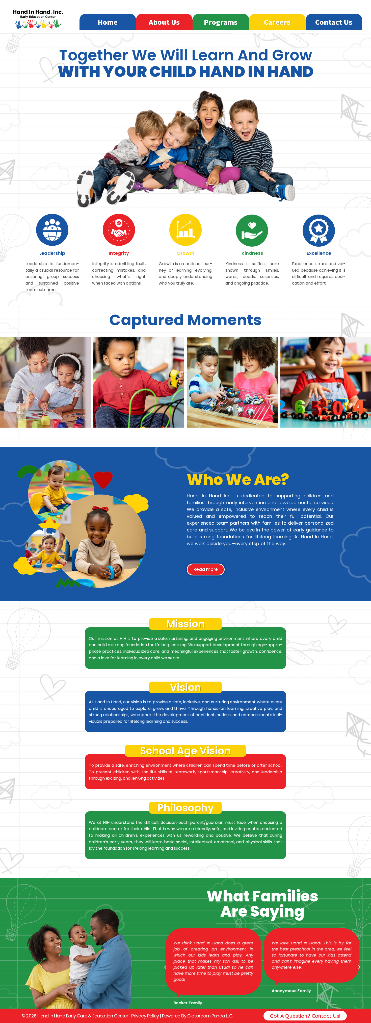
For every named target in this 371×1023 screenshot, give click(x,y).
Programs (220, 22)
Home (108, 22)
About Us (164, 22)
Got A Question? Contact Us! (305, 1015)
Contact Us (333, 22)
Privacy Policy (145, 1016)
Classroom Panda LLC (209, 1016)
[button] (165, 967)
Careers (277, 22)
